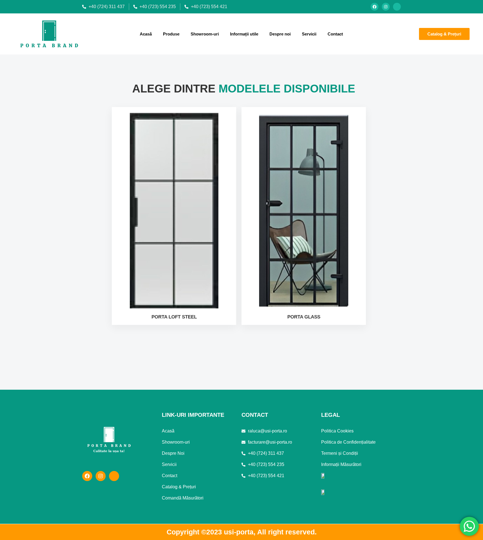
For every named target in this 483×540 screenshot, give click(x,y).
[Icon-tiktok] (397, 7)
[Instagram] (386, 7)
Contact (335, 34)
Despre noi (280, 34)
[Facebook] (374, 7)
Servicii (309, 34)
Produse (171, 34)
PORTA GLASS (303, 317)
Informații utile (244, 34)
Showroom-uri (205, 34)
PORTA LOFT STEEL (174, 317)
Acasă (146, 34)
